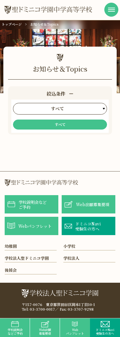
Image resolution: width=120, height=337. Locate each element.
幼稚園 (11, 246)
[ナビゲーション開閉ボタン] (111, 10)
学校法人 (71, 258)
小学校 (69, 246)
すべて (60, 124)
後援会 (11, 270)
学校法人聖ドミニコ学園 (27, 258)
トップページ (12, 24)
